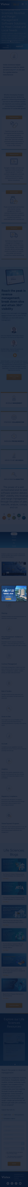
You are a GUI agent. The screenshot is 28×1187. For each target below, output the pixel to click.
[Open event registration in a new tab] (7, 593)
